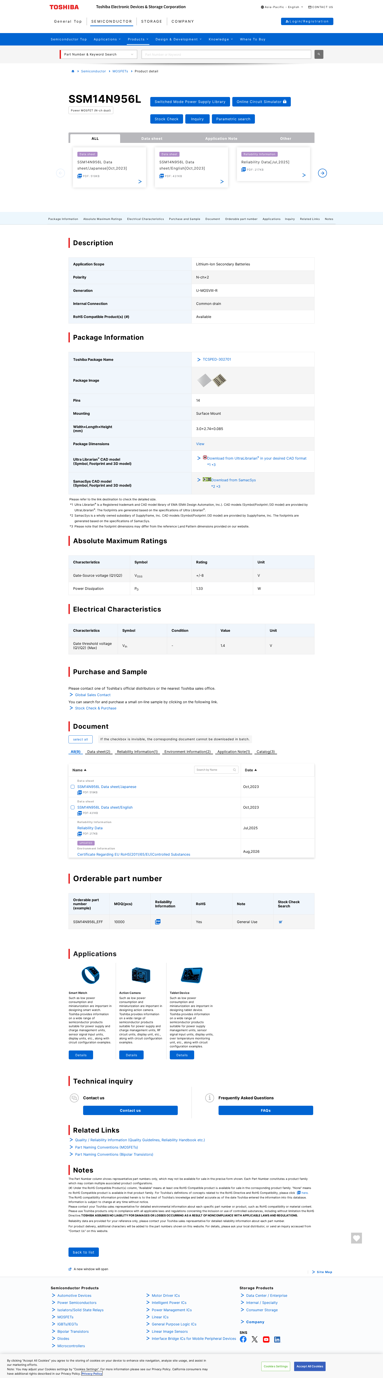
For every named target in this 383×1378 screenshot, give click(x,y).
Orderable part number (241, 219)
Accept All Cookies (310, 1366)
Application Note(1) (233, 751)
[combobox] (226, 54)
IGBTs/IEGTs (67, 1324)
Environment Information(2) (187, 751)
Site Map (324, 1272)
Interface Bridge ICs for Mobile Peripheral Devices (194, 1338)
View (200, 444)
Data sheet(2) (98, 751)
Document (212, 219)
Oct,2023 (251, 786)
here (305, 1192)
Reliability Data (90, 828)
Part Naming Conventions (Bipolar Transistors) (114, 1154)
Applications (272, 219)
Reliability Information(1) (137, 751)
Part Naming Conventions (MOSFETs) (106, 1147)
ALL (95, 138)
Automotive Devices (74, 1295)
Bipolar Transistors (73, 1331)
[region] (191, 1366)
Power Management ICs (172, 1310)
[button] (282, 7)
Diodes (63, 1338)
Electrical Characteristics (145, 219)
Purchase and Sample (184, 219)
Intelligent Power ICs (169, 1302)
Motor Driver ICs (166, 1295)
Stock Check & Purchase (95, 708)
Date (249, 770)
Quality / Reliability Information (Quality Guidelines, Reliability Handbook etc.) (140, 1140)
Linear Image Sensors (170, 1331)
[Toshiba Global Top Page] (73, 7)
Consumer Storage (262, 1310)
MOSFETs (120, 71)
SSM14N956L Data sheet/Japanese (106, 786)
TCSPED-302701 (217, 359)
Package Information (63, 219)
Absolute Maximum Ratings (102, 219)
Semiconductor (93, 71)
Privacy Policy (92, 1373)
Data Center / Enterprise (266, 1295)
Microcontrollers (71, 1346)
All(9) (76, 751)
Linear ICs (160, 1317)
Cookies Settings (276, 1366)
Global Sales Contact (93, 695)
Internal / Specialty (262, 1302)
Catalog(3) (266, 751)
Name (77, 770)
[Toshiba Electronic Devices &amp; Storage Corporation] (141, 7)
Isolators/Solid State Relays (80, 1310)
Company (255, 1322)
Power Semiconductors (76, 1302)
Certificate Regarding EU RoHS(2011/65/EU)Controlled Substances (133, 854)
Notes (329, 219)
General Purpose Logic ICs (174, 1324)
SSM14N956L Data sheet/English (105, 807)
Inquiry (290, 219)
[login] (356, 1238)
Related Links (310, 219)
